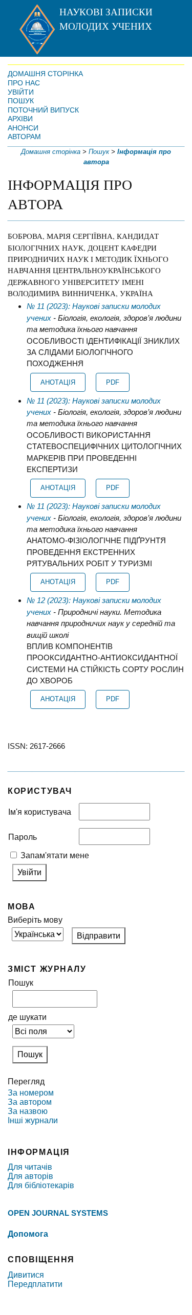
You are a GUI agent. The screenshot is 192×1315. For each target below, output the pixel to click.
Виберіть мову (35, 920)
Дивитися (26, 1275)
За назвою (28, 1111)
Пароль (22, 837)
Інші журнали (33, 1120)
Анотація (57, 382)
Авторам (24, 136)
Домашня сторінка (45, 74)
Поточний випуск (43, 110)
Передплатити (35, 1284)
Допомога (28, 1234)
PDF (112, 382)
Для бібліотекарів (41, 1185)
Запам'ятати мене (54, 855)
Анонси (23, 128)
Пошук (21, 101)
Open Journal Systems (58, 1213)
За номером (31, 1092)
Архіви (20, 119)
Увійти (21, 92)
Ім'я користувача (39, 812)
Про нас (24, 83)
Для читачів (30, 1167)
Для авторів (30, 1176)
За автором (30, 1102)
